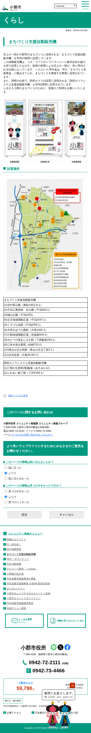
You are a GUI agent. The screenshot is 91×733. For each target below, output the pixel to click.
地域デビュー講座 (16, 608)
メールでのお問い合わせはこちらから (32, 434)
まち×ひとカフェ (16, 588)
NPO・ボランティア (18, 559)
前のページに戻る (18, 395)
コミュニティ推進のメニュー (25, 533)
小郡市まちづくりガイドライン (24, 598)
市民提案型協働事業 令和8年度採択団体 (28, 583)
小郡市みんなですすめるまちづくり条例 (28, 593)
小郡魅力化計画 (15, 573)
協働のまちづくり (16, 539)
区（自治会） (14, 544)
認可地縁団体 (14, 549)
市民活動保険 (14, 564)
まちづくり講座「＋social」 (22, 568)
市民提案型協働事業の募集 (21, 578)
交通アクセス (14, 712)
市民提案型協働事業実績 (20, 603)
